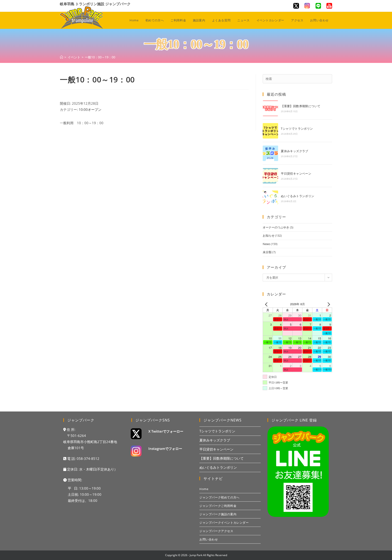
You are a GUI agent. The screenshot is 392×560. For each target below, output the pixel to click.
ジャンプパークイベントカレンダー (224, 522)
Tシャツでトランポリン (297, 128)
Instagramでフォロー (165, 448)
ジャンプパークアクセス (216, 531)
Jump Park (196, 555)
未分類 (267, 252)
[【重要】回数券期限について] (270, 108)
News (266, 244)
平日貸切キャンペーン (296, 173)
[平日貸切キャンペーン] (270, 175)
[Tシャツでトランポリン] (270, 131)
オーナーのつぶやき (276, 227)
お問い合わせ (208, 539)
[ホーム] (61, 57)
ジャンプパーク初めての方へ (219, 497)
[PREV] (267, 304)
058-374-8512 (88, 458)
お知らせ (268, 235)
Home (203, 489)
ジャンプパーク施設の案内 (217, 514)
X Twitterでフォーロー (165, 431)
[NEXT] (327, 304)
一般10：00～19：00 (100, 57)
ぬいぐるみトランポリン (297, 196)
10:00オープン (90, 109)
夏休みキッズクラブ (294, 151)
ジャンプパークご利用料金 (217, 506)
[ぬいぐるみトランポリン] (270, 198)
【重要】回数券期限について (300, 106)
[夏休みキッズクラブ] (270, 153)
